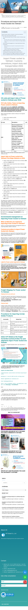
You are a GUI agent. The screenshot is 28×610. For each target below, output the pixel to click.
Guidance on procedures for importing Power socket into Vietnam (12, 408)
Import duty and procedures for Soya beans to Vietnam (13, 511)
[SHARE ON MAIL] (11, 406)
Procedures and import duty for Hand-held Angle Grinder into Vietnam (13, 432)
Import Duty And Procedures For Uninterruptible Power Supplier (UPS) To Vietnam (18, 327)
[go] (24, 482)
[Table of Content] (25, 32)
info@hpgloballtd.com (6, 368)
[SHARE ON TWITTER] (2, 406)
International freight (19, 408)
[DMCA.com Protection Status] (14, 549)
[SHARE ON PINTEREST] (9, 406)
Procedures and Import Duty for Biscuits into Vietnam (13, 507)
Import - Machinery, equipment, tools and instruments (14, 28)
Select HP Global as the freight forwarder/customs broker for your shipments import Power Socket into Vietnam (14, 54)
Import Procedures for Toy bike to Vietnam (10, 516)
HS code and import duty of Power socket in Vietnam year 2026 (14, 37)
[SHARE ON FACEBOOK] (4, 406)
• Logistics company (9, 407)
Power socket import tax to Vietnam (10, 410)
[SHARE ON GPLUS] (6, 406)
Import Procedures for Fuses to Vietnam (18, 330)
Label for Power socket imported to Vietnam (11, 49)
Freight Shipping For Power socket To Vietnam (12, 50)
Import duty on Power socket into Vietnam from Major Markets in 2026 (14, 41)
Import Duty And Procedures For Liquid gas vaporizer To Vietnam (13, 471)
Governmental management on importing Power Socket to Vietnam (14, 44)
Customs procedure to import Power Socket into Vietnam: (14, 48)
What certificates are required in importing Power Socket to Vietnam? (14, 46)
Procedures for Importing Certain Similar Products (12, 52)
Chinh (3, 27)
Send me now (4, 589)
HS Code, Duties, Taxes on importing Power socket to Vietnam (14, 39)
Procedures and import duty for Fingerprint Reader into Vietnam (11, 451)
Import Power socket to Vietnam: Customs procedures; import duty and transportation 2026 (12, 35)
